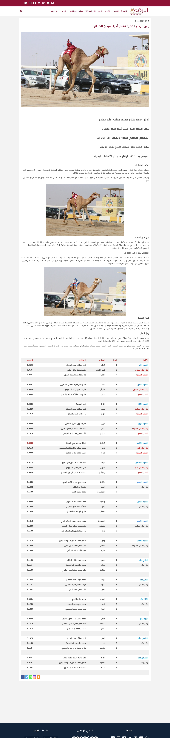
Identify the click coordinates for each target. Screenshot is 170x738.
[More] (38, 677)
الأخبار (116, 11)
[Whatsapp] (30, 677)
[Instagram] (34, 677)
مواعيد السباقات (76, 11)
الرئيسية (124, 11)
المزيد (64, 11)
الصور (100, 11)
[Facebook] (23, 677)
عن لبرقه (54, 11)
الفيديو (108, 11)
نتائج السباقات (90, 11)
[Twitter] (26, 677)
